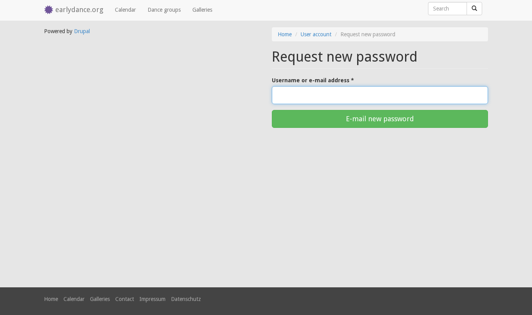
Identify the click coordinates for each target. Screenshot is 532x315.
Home (285, 34)
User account (316, 34)
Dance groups (164, 10)
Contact (124, 299)
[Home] (49, 10)
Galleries (202, 10)
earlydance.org (79, 9)
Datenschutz (186, 299)
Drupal (82, 31)
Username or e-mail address (313, 80)
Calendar (125, 10)
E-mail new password (380, 119)
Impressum (152, 299)
